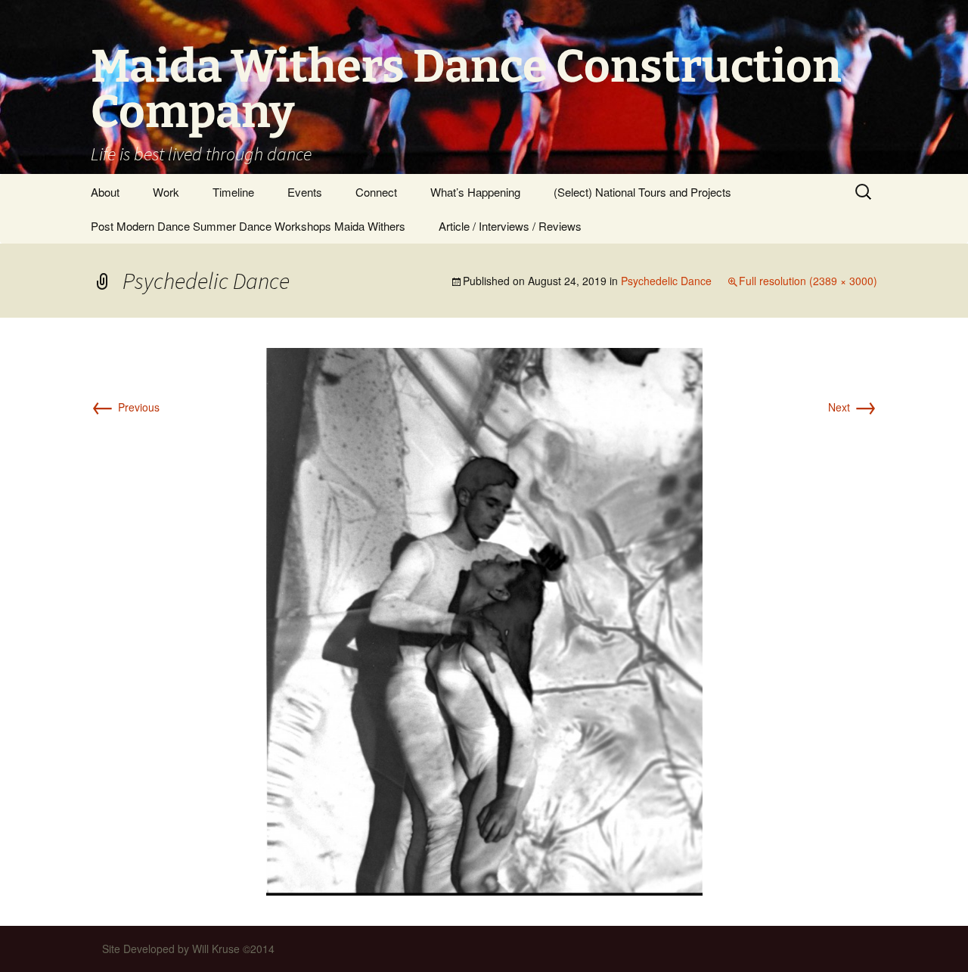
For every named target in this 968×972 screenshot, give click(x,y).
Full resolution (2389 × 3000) (808, 280)
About (105, 192)
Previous (125, 407)
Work (166, 192)
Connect (376, 192)
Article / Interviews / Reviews (510, 226)
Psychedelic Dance (666, 280)
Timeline (233, 192)
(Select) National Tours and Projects (642, 192)
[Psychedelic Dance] (484, 620)
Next (852, 407)
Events (304, 192)
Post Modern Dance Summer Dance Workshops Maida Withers (248, 226)
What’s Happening (475, 192)
